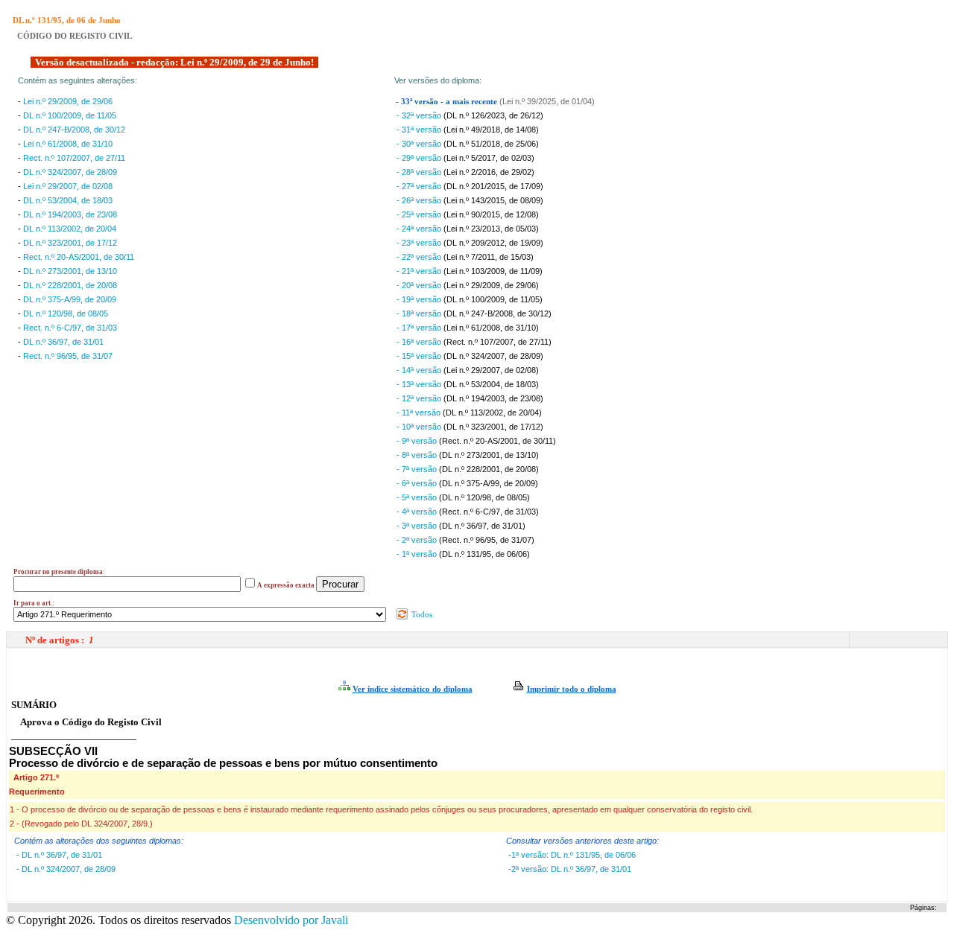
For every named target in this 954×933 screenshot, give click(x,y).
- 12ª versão (420, 398)
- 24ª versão (420, 228)
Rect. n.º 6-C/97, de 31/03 (70, 327)
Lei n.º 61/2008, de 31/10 (68, 143)
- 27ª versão (420, 186)
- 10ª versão (420, 426)
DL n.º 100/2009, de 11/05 (69, 115)
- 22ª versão (420, 256)
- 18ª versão (420, 313)
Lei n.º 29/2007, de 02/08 (68, 186)
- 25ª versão (420, 214)
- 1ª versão (418, 554)
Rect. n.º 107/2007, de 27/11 (74, 157)
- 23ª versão (420, 242)
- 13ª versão (420, 384)
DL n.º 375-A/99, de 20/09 (69, 299)
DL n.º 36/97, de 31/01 (63, 341)
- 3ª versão (418, 525)
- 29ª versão (420, 157)
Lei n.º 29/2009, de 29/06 (68, 101)
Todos (420, 614)
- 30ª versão (420, 143)
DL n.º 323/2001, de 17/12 (70, 242)
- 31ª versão (420, 129)
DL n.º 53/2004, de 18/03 (68, 200)
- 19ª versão (420, 299)
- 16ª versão (420, 341)
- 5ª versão (418, 497)
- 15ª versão (420, 355)
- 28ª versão (420, 172)
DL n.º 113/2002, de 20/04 (69, 228)
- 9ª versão (418, 440)
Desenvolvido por (291, 920)
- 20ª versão (420, 285)
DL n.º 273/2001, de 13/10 (70, 271)
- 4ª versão (418, 511)
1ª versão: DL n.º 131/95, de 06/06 (573, 854)
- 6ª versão (418, 483)
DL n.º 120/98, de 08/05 (65, 313)
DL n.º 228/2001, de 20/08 (70, 285)
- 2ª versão (418, 539)
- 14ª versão (420, 370)
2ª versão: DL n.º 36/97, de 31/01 (571, 868)
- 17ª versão (420, 327)
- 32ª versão (420, 115)
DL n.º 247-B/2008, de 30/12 (74, 129)
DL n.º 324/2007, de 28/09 (70, 172)
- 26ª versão (420, 200)
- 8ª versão (418, 454)
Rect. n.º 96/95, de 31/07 (68, 355)
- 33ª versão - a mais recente (447, 102)
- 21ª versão (420, 271)
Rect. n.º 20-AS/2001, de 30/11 (78, 256)
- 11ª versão (420, 412)
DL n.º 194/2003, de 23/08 (70, 214)
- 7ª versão (418, 469)
